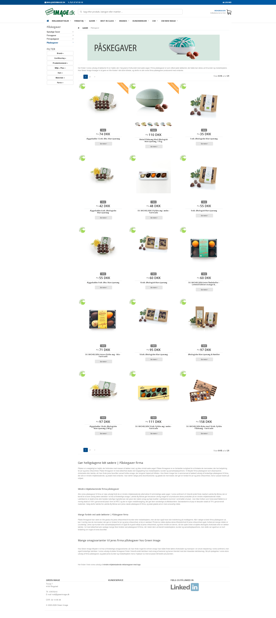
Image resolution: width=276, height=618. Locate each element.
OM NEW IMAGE (168, 21)
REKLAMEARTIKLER (60, 21)
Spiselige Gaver (53, 31)
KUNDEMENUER (140, 21)
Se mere (103, 143)
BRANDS (123, 21)
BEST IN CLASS (107, 21)
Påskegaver (52, 42)
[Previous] (95, 77)
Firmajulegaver (53, 39)
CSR (154, 21)
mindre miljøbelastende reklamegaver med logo (122, 564)
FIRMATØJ (79, 21)
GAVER (92, 21)
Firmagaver (51, 35)
